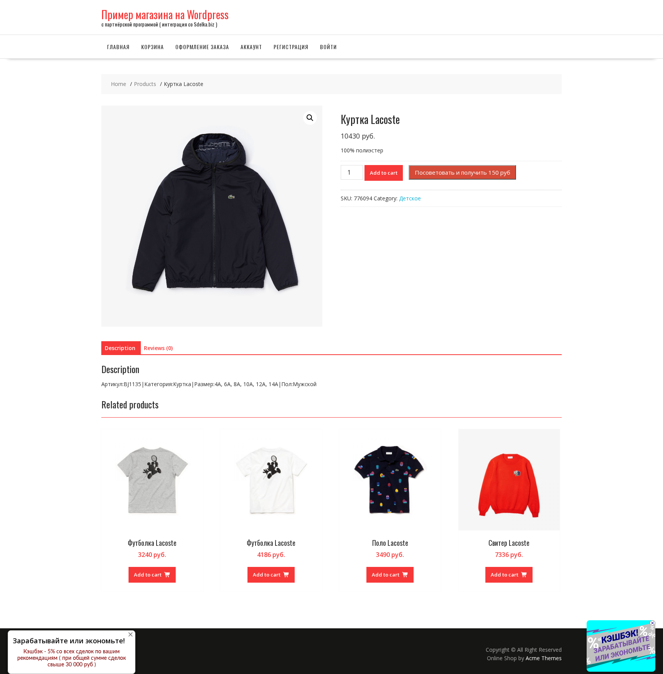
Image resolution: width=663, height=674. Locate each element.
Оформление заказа (202, 47)
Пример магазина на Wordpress (165, 14)
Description (120, 348)
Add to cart (383, 172)
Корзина (152, 47)
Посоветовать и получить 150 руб (462, 172)
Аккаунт (251, 47)
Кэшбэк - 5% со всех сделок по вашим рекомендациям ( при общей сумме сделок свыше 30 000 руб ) (71, 658)
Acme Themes (544, 658)
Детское (410, 198)
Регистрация (291, 47)
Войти (328, 47)
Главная (118, 47)
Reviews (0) (158, 348)
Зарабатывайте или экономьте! (69, 640)
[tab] (120, 348)
